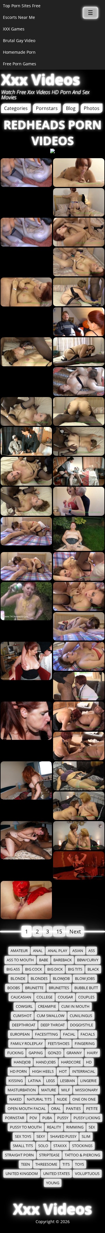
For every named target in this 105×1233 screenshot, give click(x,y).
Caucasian (21, 997)
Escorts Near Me (19, 17)
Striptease (49, 1155)
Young (52, 1182)
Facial (69, 1034)
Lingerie (88, 1080)
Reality (54, 1127)
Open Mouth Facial (27, 1108)
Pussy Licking (87, 1117)
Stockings (82, 1145)
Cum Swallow (50, 1015)
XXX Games (13, 29)
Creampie (47, 1006)
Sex (92, 1127)
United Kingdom (22, 1173)
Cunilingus (81, 1015)
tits (66, 1164)
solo (43, 1145)
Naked (15, 1099)
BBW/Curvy (87, 960)
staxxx (60, 1145)
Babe (43, 960)
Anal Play (57, 950)
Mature (48, 1090)
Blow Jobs (85, 978)
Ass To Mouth (20, 960)
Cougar (65, 997)
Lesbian (67, 1080)
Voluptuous (87, 1173)
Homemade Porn (19, 52)
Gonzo (54, 1052)
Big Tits (75, 969)
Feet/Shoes (58, 1043)
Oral (56, 1108)
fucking (15, 1052)
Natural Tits (39, 1099)
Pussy (62, 1117)
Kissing (15, 1080)
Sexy (40, 1136)
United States (56, 1173)
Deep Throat (53, 1025)
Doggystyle (81, 1025)
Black (93, 969)
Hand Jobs (46, 1062)
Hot (63, 1071)
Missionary (86, 1090)
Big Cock (33, 969)
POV (33, 1117)
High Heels (43, 1071)
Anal (38, 950)
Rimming (74, 1127)
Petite (92, 1108)
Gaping (36, 1052)
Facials (87, 1034)
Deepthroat (23, 1025)
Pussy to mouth (26, 1127)
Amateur (19, 950)
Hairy (92, 1052)
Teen (25, 1164)
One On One (84, 1099)
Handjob (22, 1062)
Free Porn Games (19, 63)
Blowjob (61, 978)
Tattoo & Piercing (82, 1155)
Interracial (83, 1071)
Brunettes (59, 987)
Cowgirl (24, 1006)
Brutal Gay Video (19, 40)
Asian (77, 950)
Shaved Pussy (63, 1136)
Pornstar (14, 1117)
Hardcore (71, 1062)
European (20, 1034)
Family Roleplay (26, 1043)
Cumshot (22, 1015)
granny (74, 1052)
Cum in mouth (75, 1006)
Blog (71, 108)
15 (59, 931)
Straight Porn (19, 1155)
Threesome (46, 1164)
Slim (86, 1136)
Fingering (84, 1043)
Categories (16, 108)
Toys (79, 1164)
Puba (47, 1117)
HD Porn (18, 1071)
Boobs (13, 987)
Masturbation (22, 1090)
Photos (91, 108)
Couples (86, 997)
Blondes (39, 978)
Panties (73, 1108)
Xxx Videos (40, 79)
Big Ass (13, 969)
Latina (34, 1080)
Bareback (62, 960)
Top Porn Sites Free (22, 5)
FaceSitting (46, 1034)
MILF (65, 1090)
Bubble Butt (86, 987)
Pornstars (47, 108)
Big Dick (55, 969)
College (44, 997)
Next (75, 931)
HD (89, 1062)
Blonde (17, 978)
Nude (62, 1099)
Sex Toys (23, 1136)
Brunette (34, 987)
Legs (50, 1080)
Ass (91, 950)
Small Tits (23, 1145)
